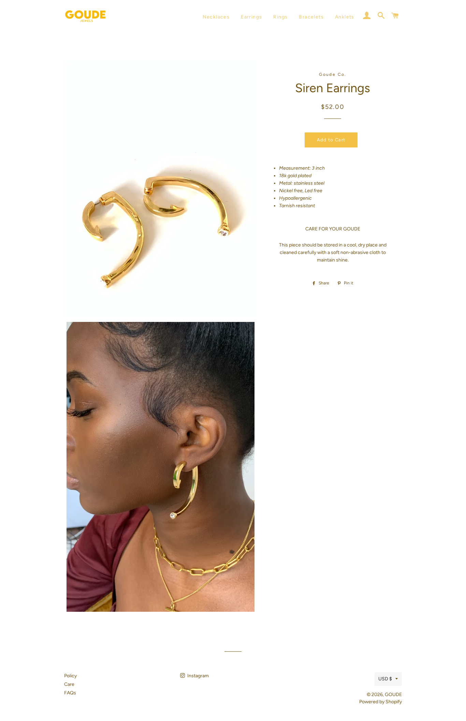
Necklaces (216, 17)
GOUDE (393, 694)
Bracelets (311, 17)
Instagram (197, 676)
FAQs (70, 693)
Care (69, 684)
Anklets (344, 17)
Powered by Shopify (380, 702)
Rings (280, 17)
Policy (70, 676)
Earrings (251, 17)
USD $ (385, 679)
